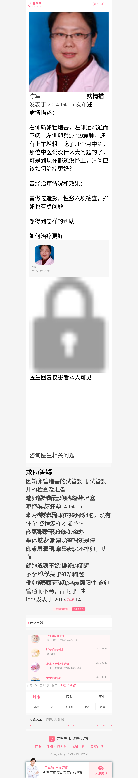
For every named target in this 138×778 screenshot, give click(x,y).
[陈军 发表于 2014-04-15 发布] (69, 52)
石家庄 (70, 707)
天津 (52, 707)
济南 (102, 707)
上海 (87, 707)
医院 (69, 697)
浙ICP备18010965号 (77, 754)
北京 (36, 707)
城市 (36, 697)
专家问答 (97, 746)
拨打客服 (100, 4)
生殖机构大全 (56, 746)
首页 (29, 685)
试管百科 (78, 746)
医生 (102, 697)
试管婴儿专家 (42, 685)
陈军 (54, 685)
